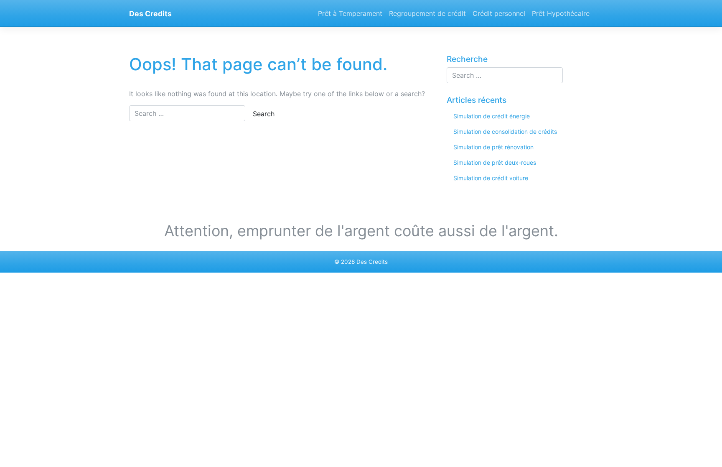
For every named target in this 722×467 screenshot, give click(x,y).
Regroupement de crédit (427, 13)
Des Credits (150, 13)
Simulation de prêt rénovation (493, 147)
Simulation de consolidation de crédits (505, 131)
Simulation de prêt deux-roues (494, 162)
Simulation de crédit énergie (491, 116)
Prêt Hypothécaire (561, 13)
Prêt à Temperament (350, 13)
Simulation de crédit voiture (490, 177)
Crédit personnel (499, 13)
